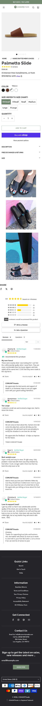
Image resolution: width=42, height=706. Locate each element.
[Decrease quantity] (4, 118)
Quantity (7, 114)
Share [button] (6, 376)
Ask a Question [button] (22, 330)
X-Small (15, 101)
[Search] (33, 7)
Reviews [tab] (5, 337)
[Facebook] (13, 619)
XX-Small (6, 101)
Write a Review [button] (21, 325)
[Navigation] (3, 7)
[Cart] (38, 7)
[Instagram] (18, 619)
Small (23, 101)
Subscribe (21, 667)
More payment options (21, 140)
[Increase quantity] (12, 118)
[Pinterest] (23, 619)
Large (4, 107)
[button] (16, 54)
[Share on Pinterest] (11, 289)
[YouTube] (29, 619)
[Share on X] (6, 289)
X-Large (13, 107)
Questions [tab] (18, 337)
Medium (32, 101)
